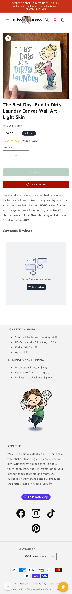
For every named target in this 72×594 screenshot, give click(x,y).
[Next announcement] (65, 6)
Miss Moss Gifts (22, 583)
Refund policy (39, 584)
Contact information (55, 589)
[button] (7, 20)
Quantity (7, 147)
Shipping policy (34, 589)
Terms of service (57, 584)
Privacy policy (17, 589)
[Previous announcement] (7, 6)
